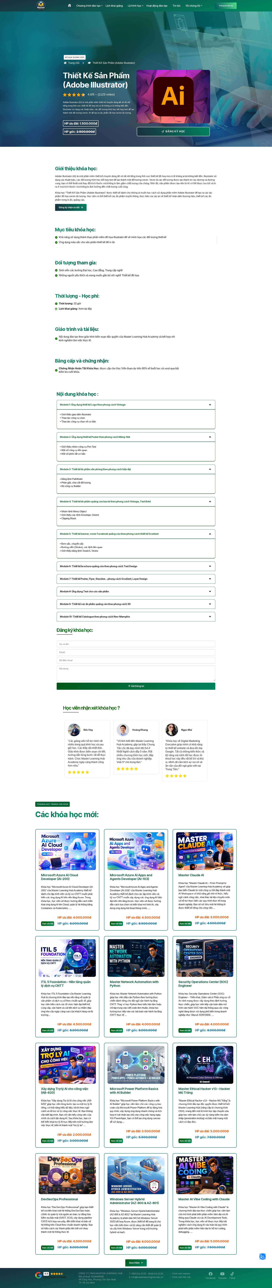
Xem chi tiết (47, 923)
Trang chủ (73, 63)
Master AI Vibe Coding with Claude (204, 1199)
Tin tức (177, 5)
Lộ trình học (134, 5)
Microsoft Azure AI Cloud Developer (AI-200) (59, 877)
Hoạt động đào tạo (156, 5)
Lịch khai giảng (114, 5)
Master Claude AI (191, 875)
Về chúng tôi (193, 5)
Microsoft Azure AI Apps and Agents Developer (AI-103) (131, 877)
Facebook (210, 1278)
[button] (136, 1262)
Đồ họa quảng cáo (74, 57)
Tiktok (232, 1278)
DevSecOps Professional (59, 1199)
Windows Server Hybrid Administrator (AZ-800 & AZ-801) (134, 1201)
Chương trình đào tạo (88, 5)
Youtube (222, 1278)
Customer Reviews (54, 1277)
